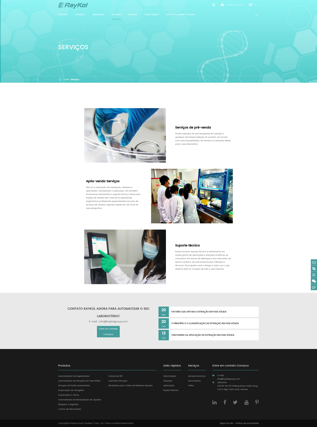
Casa (66, 79)
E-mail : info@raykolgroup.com (108, 321)
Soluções (167, 380)
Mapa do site (226, 423)
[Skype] (314, 269)
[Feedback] (314, 287)
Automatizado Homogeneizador (74, 376)
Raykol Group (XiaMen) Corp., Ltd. (87, 423)
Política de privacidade (247, 423)
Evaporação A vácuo (68, 395)
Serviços (75, 79)
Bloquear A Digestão (68, 404)
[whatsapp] (314, 275)
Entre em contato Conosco (108, 331)
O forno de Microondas (69, 409)
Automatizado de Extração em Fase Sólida (79, 380)
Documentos (194, 380)
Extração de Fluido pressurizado (74, 385)
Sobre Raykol (169, 376)
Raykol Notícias (170, 390)
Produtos (64, 366)
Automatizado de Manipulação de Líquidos (79, 399)
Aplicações (168, 385)
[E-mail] (314, 262)
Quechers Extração (117, 380)
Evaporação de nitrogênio (71, 390)
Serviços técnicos (196, 376)
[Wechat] (314, 281)
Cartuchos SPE (115, 376)
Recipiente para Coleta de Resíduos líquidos (130, 385)
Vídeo (191, 385)
